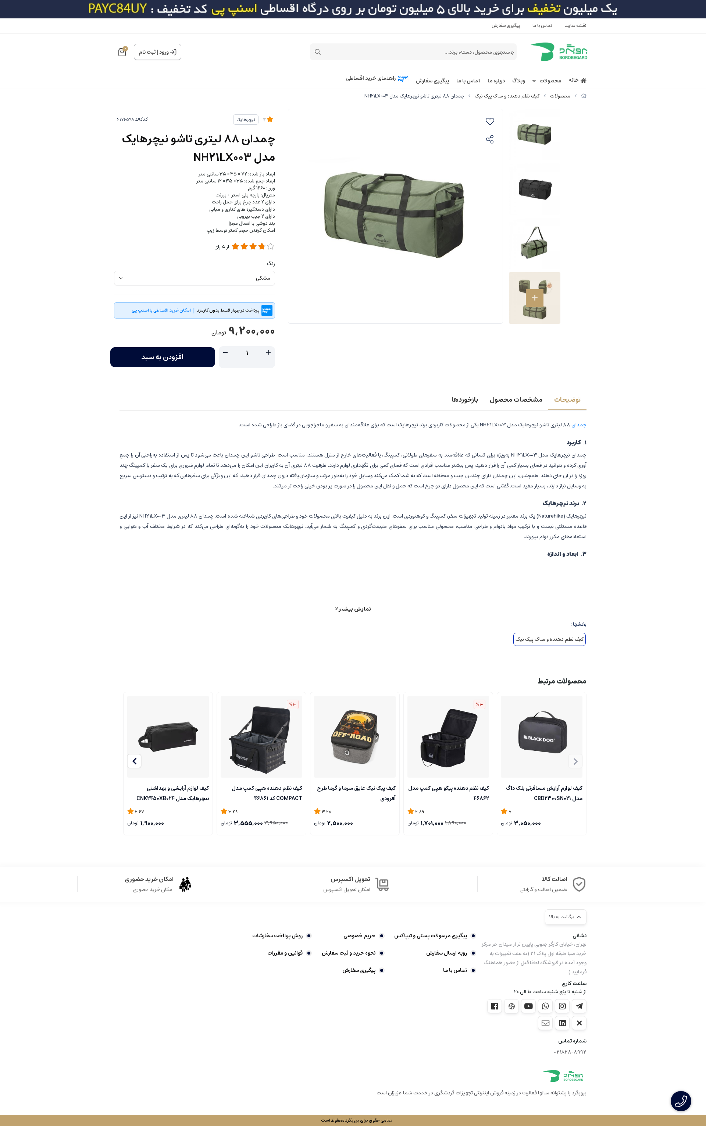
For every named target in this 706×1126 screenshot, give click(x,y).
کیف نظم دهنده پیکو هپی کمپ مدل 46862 (448, 793)
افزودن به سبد (162, 357)
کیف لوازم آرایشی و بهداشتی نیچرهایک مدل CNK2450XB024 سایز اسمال (172, 793)
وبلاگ (518, 81)
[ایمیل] (545, 1023)
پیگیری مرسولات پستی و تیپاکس (430, 935)
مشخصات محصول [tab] (516, 400)
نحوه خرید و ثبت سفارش (348, 953)
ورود (164, 52)
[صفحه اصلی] (583, 96)
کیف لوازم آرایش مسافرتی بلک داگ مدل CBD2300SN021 (544, 793)
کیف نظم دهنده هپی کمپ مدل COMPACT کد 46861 (267, 793)
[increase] (268, 352)
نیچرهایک (245, 120)
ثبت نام (147, 52)
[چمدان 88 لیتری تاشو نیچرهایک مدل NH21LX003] (563, 1076)
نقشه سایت (575, 25)
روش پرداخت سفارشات (277, 935)
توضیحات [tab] (567, 400)
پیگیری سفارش (506, 25)
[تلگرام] (579, 1006)
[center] (318, 52)
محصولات (550, 81)
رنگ (271, 263)
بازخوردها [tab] (465, 400)
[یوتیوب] (528, 1006)
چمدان (578, 424)
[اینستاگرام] (562, 1006)
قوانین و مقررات (285, 953)
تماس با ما (542, 25)
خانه (573, 80)
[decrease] (225, 352)
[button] (134, 761)
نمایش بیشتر (354, 608)
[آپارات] (511, 1006)
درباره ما (496, 81)
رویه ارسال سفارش (446, 953)
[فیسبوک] (494, 1006)
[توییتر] (579, 1023)
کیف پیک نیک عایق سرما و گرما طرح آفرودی (356, 793)
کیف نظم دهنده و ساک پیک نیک (507, 96)
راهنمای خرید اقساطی (371, 78)
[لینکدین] (562, 1023)
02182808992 (570, 1052)
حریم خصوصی (359, 935)
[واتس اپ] (545, 1006)
